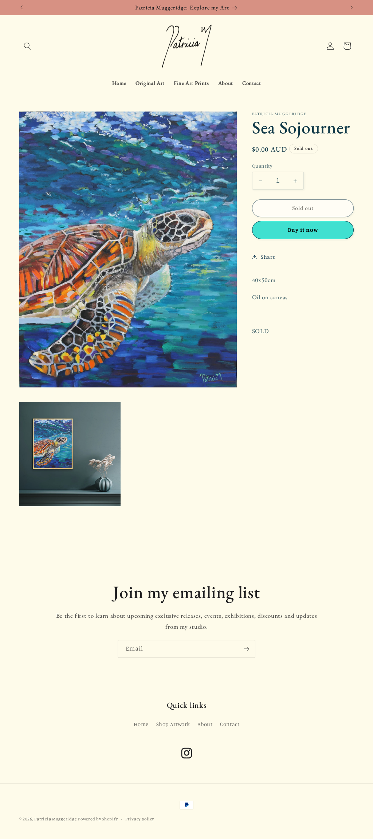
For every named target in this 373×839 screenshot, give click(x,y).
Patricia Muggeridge (55, 819)
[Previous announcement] (21, 7)
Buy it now (303, 229)
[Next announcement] (351, 7)
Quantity (262, 166)
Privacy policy (139, 819)
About (204, 724)
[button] (27, 46)
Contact (229, 724)
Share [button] (268, 257)
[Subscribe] (246, 649)
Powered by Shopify (98, 819)
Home (141, 724)
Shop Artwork (173, 724)
